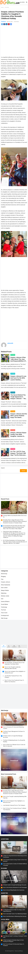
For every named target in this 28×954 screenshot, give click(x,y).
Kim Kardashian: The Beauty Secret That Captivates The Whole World (14, 663)
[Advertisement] (14, 41)
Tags (19, 646)
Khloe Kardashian (5, 585)
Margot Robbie (5, 590)
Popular (4, 646)
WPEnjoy (21, 950)
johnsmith (10, 343)
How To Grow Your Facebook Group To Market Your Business (14, 681)
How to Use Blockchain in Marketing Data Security (14, 916)
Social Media (4, 604)
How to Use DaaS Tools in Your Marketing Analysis (15, 913)
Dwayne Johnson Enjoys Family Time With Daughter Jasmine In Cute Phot (18, 435)
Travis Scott (4, 612)
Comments (14, 646)
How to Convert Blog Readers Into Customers (13, 890)
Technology (4, 607)
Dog (2, 579)
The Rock (7, 7)
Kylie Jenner (4, 587)
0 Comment (16, 21)
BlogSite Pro (11, 950)
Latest (8, 646)
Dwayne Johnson (5, 582)
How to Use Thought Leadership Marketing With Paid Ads (12, 667)
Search (3, 468)
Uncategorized (5, 615)
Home (2, 7)
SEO (2, 598)
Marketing (3, 593)
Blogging (3, 576)
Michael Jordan (5, 596)
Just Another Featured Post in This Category (14, 805)
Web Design (4, 618)
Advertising (4, 573)
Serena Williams (5, 601)
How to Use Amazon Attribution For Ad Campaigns (15, 887)
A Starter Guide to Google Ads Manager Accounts (14, 884)
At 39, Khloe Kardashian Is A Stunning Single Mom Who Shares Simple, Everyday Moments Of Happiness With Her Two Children (15, 542)
